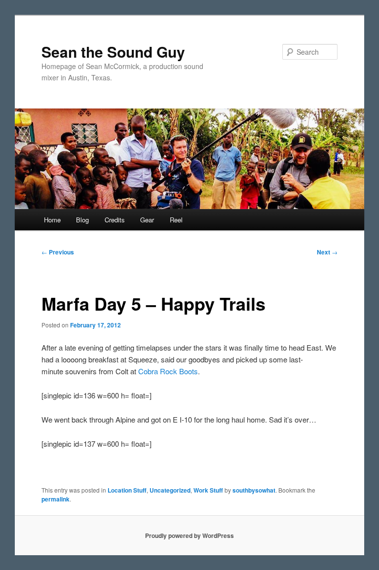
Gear (147, 219)
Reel (176, 219)
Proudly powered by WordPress (189, 535)
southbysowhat (253, 490)
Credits (115, 219)
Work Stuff (208, 490)
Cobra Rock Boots (168, 371)
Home (52, 219)
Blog (82, 219)
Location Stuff (127, 490)
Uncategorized (170, 490)
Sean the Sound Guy (113, 51)
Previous (57, 252)
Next (327, 252)
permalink (55, 499)
